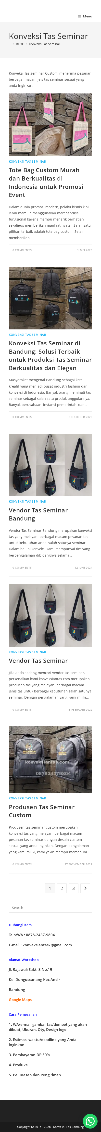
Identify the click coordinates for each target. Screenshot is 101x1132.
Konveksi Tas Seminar (44, 44)
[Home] (10, 44)
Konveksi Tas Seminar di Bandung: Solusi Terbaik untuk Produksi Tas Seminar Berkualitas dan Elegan (50, 355)
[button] (90, 1121)
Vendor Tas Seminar (38, 660)
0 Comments (22, 250)
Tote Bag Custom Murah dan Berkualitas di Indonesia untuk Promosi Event (46, 182)
